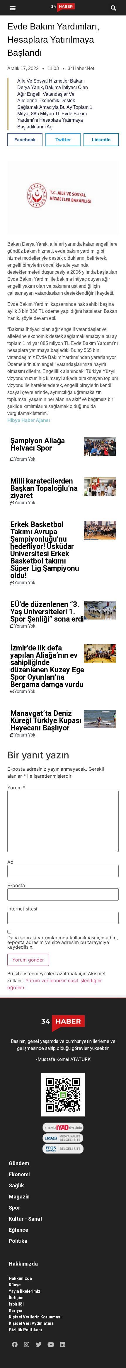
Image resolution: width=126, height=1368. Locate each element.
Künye (15, 1284)
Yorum (16, 787)
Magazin (19, 1196)
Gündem (19, 1163)
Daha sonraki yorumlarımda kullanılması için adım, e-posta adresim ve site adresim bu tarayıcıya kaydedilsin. (62, 942)
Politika (18, 1241)
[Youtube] (51, 1344)
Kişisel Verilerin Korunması (35, 1317)
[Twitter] (39, 1344)
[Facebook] (15, 1344)
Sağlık (16, 1185)
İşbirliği (16, 1304)
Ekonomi (19, 1174)
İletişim (16, 1297)
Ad (10, 862)
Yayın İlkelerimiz (24, 1291)
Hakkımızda (20, 1278)
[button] (13, 8)
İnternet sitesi (22, 908)
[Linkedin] (63, 1344)
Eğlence (18, 1230)
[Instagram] (27, 1344)
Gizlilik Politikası (25, 1329)
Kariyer (16, 1310)
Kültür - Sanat (25, 1219)
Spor (14, 1208)
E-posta (16, 885)
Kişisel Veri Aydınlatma (31, 1323)
